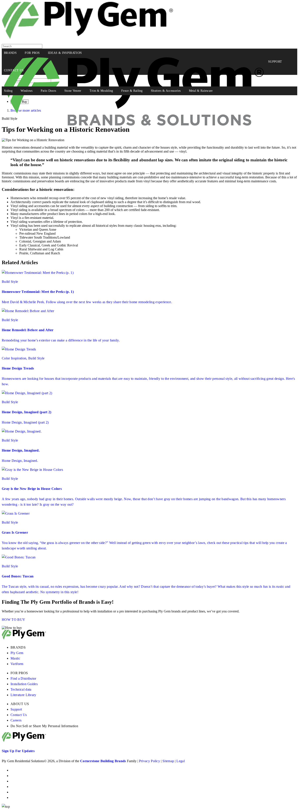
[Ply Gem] (87, 38)
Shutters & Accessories (166, 90)
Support (16, 709)
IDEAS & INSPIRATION (65, 53)
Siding (8, 90)
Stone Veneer (72, 90)
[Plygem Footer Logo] (24, 741)
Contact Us (19, 715)
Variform (17, 664)
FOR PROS (32, 53)
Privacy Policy (149, 761)
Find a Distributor (23, 678)
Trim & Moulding (101, 90)
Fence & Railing (132, 90)
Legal (180, 761)
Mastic (15, 658)
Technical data (21, 689)
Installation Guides (24, 684)
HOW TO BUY (13, 619)
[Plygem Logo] (24, 638)
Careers (16, 720)
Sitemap (168, 761)
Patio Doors (48, 90)
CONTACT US (14, 70)
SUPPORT (275, 61)
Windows (26, 90)
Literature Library (23, 695)
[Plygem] (134, 61)
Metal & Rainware (201, 90)
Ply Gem (17, 653)
